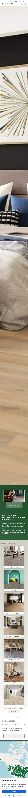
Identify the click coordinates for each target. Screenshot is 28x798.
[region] (14, 788)
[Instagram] (26, 1)
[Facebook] (23, 1)
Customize (7, 795)
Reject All (20, 795)
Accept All (14, 791)
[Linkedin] (20, 1)
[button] (21, 4)
